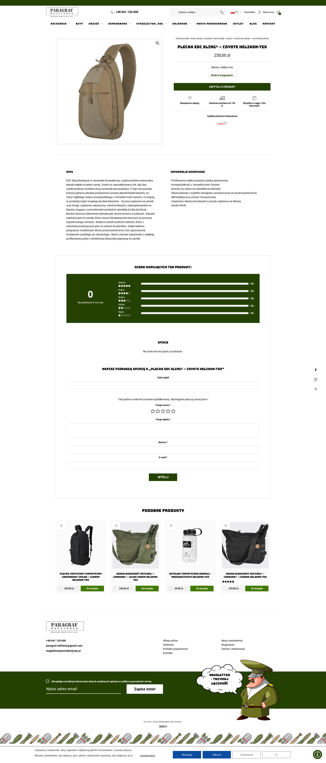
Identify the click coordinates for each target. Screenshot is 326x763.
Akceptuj (187, 754)
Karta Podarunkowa (212, 24)
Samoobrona (117, 24)
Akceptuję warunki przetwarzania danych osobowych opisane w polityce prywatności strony (101, 681)
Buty (79, 24)
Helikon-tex (226, 67)
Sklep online (196, 39)
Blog (253, 24)
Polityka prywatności (175, 648)
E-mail (163, 457)
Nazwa (163, 442)
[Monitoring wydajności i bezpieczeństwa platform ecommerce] (163, 727)
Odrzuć (216, 754)
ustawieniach (147, 755)
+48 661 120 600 (127, 12)
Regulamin (228, 644)
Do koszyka (92, 588)
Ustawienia (246, 754)
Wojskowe (179, 24)
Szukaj (221, 12)
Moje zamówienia (232, 640)
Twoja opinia (163, 419)
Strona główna (182, 39)
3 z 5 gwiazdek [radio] (163, 411)
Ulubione (168, 644)
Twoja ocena (163, 405)
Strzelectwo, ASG (149, 24)
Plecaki (229, 39)
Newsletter (249, 12)
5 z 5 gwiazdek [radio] (173, 411)
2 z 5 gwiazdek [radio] (158, 411)
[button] (157, 43)
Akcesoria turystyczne (214, 39)
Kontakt (269, 24)
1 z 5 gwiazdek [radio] (153, 411)
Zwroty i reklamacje (233, 648)
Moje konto (268, 12)
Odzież (94, 24)
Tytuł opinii (163, 377)
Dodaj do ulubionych (61, 526)
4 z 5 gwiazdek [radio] (168, 411)
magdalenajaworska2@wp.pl (63, 650)
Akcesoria (59, 24)
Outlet (238, 24)
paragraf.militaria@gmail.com (64, 645)
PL (236, 12)
